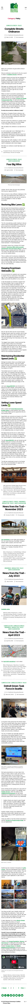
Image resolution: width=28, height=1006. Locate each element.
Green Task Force (7, 668)
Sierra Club (23, 615)
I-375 (15, 556)
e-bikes (20, 612)
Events (16, 501)
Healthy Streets (5, 791)
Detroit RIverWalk (12, 555)
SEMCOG (17, 615)
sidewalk (19, 493)
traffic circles (11, 979)
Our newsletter (5, 539)
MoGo (14, 558)
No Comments (19, 37)
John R (14, 491)
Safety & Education (14, 161)
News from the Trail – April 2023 (14, 634)
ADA (4, 485)
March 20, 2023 (10, 694)
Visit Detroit (4, 943)
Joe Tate (10, 491)
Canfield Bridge (17, 552)
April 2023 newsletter (9, 661)
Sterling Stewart (19, 617)
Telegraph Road (21, 674)
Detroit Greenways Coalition (13, 1001)
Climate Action (8, 625)
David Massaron (7, 487)
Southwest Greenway (8, 617)
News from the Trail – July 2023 (14, 574)
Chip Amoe (16, 665)
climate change (20, 920)
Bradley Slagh (15, 485)
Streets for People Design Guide (14, 820)
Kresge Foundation (14, 941)
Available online (5, 609)
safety (12, 615)
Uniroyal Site (20, 559)
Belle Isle (5, 612)
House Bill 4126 (11, 386)
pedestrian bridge (20, 558)
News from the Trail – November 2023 (14, 508)
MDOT (18, 491)
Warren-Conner (7, 675)
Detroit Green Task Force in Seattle (14, 687)
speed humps (6, 152)
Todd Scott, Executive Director (15, 35)
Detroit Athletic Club (17, 487)
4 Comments (21, 515)
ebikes (24, 666)
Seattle (19, 672)
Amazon (22, 941)
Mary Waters (12, 978)
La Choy (12, 671)
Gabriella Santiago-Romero (10, 614)
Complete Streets (11, 25)
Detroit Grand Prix (12, 666)
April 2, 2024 (9, 170)
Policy (20, 25)
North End (13, 672)
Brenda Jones (22, 485)
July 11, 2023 (10, 581)
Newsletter (5, 503)
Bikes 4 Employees (8, 552)
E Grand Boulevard (17, 488)
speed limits (14, 559)
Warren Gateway (7, 561)
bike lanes (8, 485)
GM (15, 490)
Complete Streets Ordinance (14, 30)
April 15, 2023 (9, 640)
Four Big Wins (14, 164)
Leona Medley (17, 671)
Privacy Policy (6, 1003)
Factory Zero (10, 490)
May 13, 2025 (9, 37)
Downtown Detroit (8, 488)
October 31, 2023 (10, 515)
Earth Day (19, 666)
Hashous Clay (10, 556)
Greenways (22, 501)
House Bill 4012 (10, 440)
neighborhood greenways (8, 793)
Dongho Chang (10, 946)
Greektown (20, 614)
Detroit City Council (18, 151)
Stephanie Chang (11, 494)
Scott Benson (13, 493)
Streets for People (15, 152)
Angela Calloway (7, 975)
